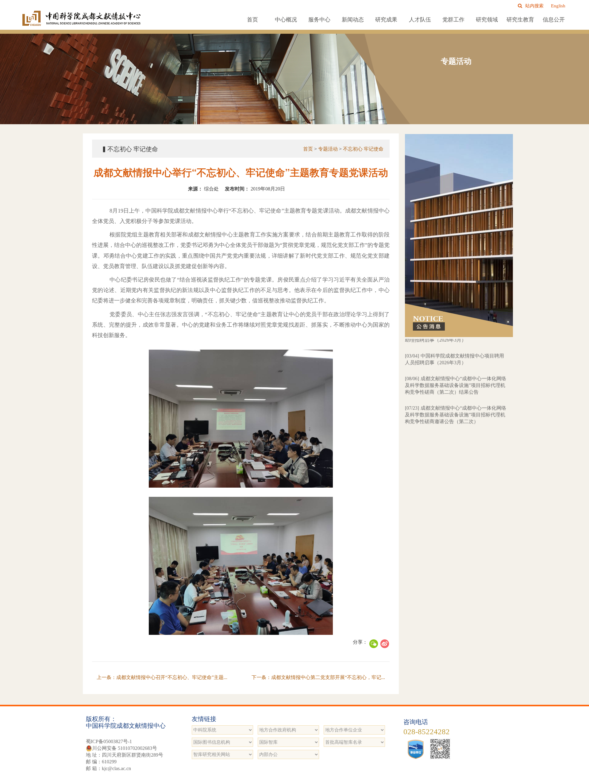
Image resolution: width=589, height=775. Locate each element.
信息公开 (554, 20)
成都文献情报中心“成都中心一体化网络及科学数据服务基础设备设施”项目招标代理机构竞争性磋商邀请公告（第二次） (455, 393)
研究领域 (487, 20)
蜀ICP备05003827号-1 (109, 741)
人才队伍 (420, 20)
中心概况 (286, 20)
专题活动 (328, 149)
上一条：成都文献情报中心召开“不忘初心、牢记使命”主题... (162, 677)
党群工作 (453, 20)
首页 (252, 20)
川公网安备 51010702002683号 (124, 748)
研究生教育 (520, 20)
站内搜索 (534, 5)
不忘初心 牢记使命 (363, 149)
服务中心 (319, 20)
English (558, 5)
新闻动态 (353, 20)
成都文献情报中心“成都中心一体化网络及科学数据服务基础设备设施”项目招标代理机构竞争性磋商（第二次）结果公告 (455, 364)
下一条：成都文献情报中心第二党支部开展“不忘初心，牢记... (318, 677)
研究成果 (386, 20)
